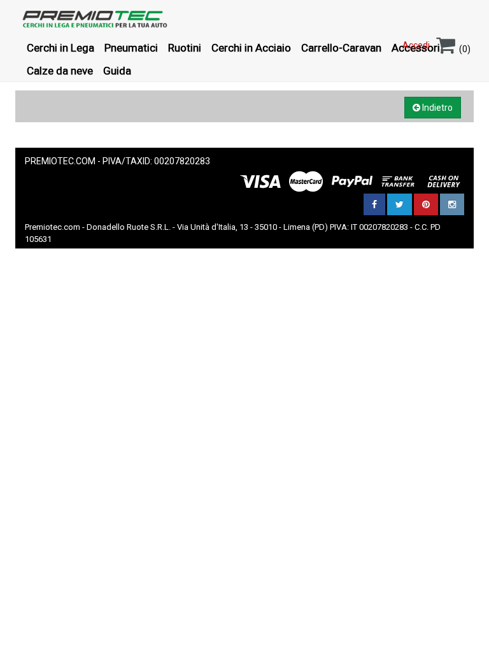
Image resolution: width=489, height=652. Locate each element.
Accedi (416, 45)
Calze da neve (60, 70)
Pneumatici (131, 47)
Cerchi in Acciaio (251, 47)
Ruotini (184, 47)
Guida (117, 70)
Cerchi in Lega (60, 47)
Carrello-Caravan (341, 47)
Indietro (436, 108)
